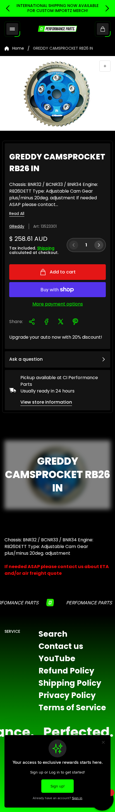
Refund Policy (66, 670)
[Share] (31, 321)
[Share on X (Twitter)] (60, 321)
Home (18, 48)
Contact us (61, 646)
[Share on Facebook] (46, 321)
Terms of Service (72, 707)
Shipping (45, 248)
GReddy (16, 226)
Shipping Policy (70, 683)
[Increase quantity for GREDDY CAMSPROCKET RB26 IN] (98, 245)
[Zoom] (105, 66)
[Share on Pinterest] (75, 321)
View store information (46, 402)
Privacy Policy (67, 695)
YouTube (57, 658)
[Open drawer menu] (12, 29)
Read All (16, 213)
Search (53, 634)
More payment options (57, 304)
